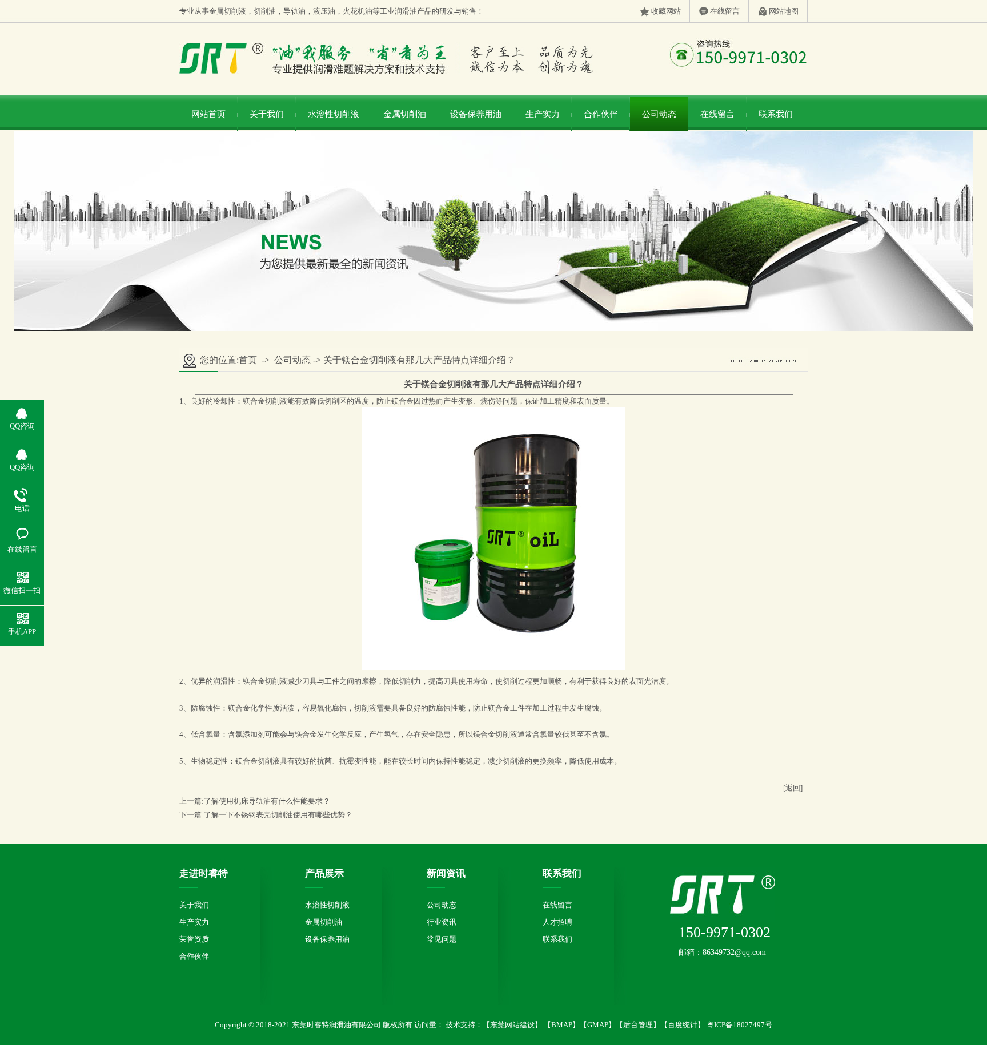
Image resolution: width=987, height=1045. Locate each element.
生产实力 (542, 114)
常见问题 (441, 939)
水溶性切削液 (333, 114)
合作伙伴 (601, 114)
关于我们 (267, 114)
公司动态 (659, 114)
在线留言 (725, 11)
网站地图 (784, 11)
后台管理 (638, 1024)
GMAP (597, 1024)
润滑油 (406, 11)
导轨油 (294, 11)
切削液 (235, 11)
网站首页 (208, 114)
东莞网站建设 (512, 1024)
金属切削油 (404, 114)
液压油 (324, 11)
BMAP (561, 1024)
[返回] (793, 788)
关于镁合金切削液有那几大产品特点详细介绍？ (419, 360)
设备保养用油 (475, 114)
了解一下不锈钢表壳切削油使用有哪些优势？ (278, 814)
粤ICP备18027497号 (738, 1024)
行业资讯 (441, 922)
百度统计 (682, 1024)
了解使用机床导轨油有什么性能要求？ (267, 801)
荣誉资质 (194, 939)
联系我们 (776, 114)
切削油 (265, 11)
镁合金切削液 (265, 401)
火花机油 (357, 11)
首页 (248, 360)
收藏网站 (666, 11)
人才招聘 (557, 922)
